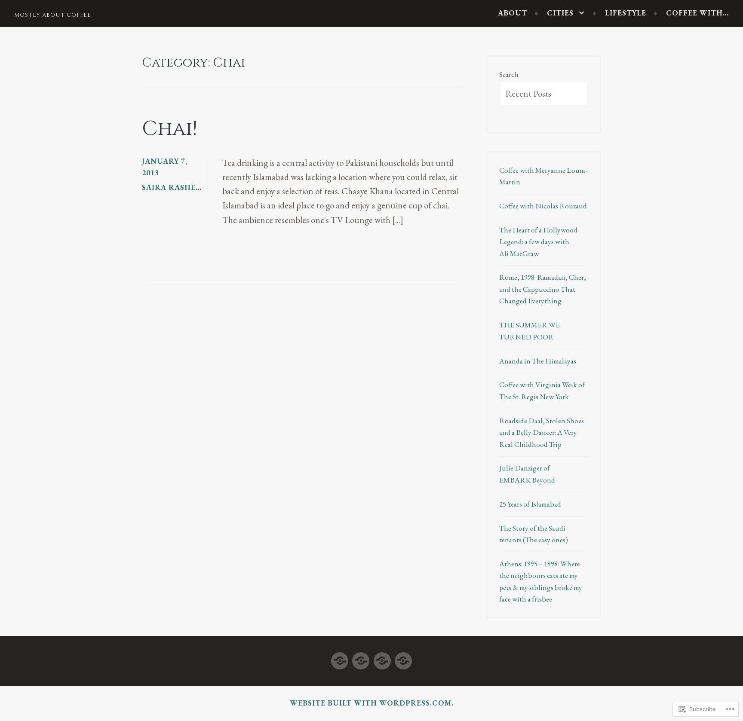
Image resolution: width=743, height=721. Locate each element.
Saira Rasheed (174, 187)
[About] (339, 658)
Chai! (169, 129)
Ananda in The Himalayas (537, 361)
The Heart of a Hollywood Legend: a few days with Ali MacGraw (538, 241)
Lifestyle (625, 13)
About (512, 13)
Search (509, 74)
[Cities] (360, 658)
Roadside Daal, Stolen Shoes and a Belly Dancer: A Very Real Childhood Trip (541, 432)
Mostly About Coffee (52, 15)
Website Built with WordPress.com (370, 703)
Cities (560, 13)
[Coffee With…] (403, 658)
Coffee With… (697, 13)
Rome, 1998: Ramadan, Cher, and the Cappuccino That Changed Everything (542, 289)
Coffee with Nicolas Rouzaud (543, 206)
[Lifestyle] (382, 658)
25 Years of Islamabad (530, 504)
